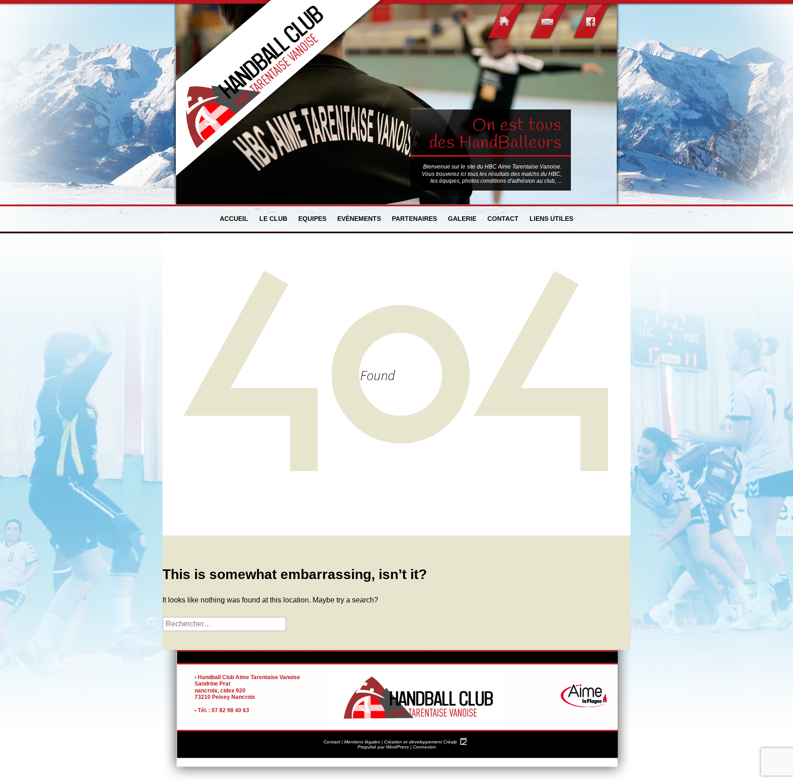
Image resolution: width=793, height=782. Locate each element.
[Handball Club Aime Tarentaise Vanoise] (279, 89)
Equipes (312, 218)
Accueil (234, 218)
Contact (503, 218)
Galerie (462, 218)
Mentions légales (362, 741)
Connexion (424, 746)
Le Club (273, 218)
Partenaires (414, 218)
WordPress (397, 746)
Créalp (450, 741)
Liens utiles (551, 218)
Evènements (359, 218)
